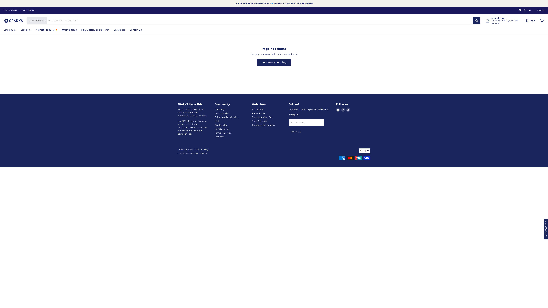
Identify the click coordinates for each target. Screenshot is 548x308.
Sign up (296, 131)
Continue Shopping (274, 62)
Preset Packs (258, 113)
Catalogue (9, 29)
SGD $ (539, 10)
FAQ (217, 121)
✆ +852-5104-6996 (27, 10)
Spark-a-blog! (221, 125)
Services (25, 29)
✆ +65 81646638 (10, 10)
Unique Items (69, 29)
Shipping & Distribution (226, 117)
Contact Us (136, 29)
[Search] (476, 20)
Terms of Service (223, 133)
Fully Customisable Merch (95, 29)
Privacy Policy (222, 129)
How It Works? (222, 113)
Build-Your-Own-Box (262, 117)
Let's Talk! (219, 136)
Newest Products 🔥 (47, 29)
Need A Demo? (259, 121)
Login (533, 20)
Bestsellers (119, 29)
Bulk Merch (257, 109)
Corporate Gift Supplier (263, 125)
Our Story (220, 109)
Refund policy (202, 149)
